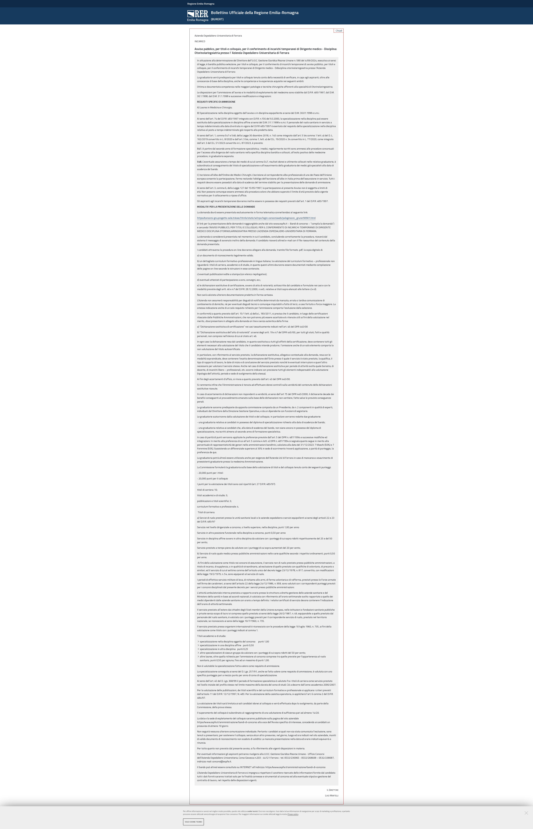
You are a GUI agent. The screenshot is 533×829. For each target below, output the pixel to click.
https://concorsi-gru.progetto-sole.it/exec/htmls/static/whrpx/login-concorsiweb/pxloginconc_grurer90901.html (256, 218)
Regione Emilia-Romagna (200, 4)
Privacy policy (293, 814)
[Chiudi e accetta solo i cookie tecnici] (526, 813)
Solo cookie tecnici (193, 821)
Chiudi (339, 30)
